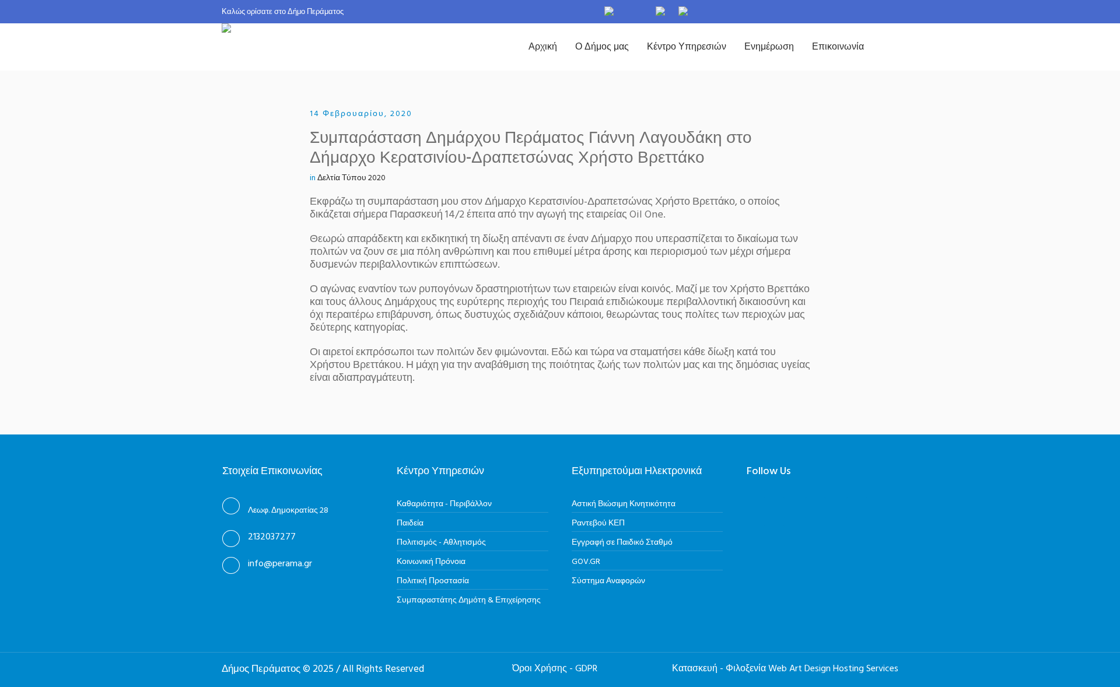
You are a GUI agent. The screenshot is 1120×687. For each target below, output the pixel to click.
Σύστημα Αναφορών (608, 581)
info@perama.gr (280, 564)
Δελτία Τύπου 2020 (351, 178)
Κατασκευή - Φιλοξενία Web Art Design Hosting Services (785, 669)
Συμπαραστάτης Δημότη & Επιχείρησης (469, 600)
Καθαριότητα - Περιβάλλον (444, 504)
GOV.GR (586, 562)
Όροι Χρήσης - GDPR (554, 669)
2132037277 (272, 537)
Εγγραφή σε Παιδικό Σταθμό (622, 542)
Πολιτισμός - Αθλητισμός (441, 542)
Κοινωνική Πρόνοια (431, 562)
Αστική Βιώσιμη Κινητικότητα (624, 504)
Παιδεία (410, 523)
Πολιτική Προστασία (433, 581)
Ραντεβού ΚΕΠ (598, 523)
